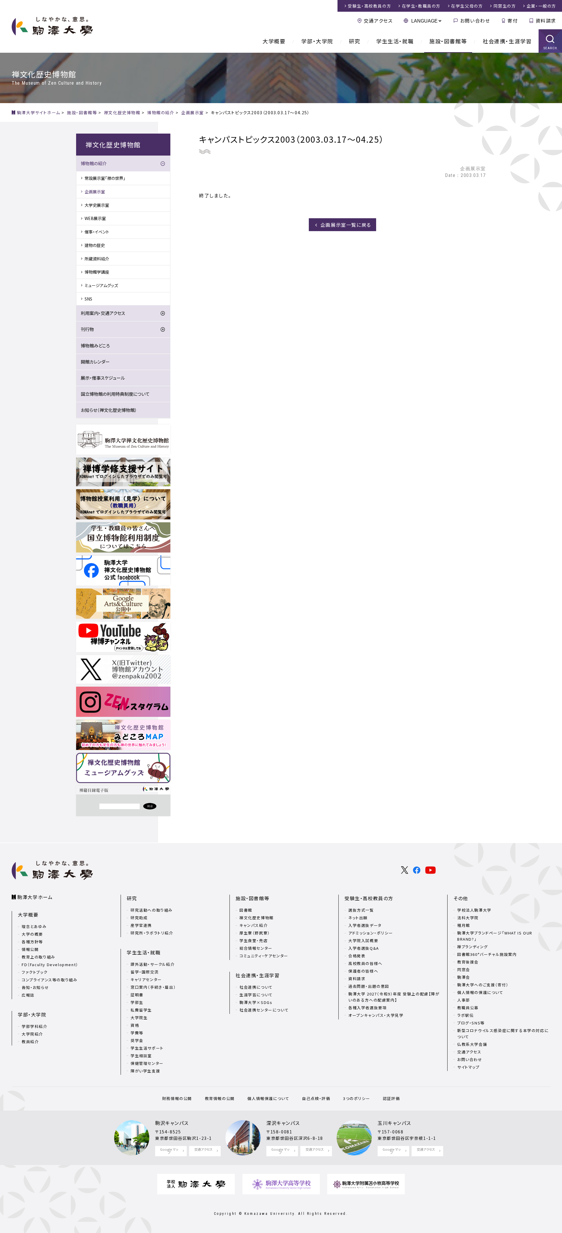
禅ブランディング (472, 946)
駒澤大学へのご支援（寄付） (483, 985)
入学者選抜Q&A (363, 948)
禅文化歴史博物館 (256, 917)
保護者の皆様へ (363, 971)
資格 (135, 1025)
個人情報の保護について (480, 992)
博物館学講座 (97, 272)
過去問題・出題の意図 (368, 986)
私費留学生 (141, 1010)
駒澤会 (463, 977)
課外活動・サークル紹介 (153, 964)
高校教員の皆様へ (365, 963)
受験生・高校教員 (369, 6)
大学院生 (139, 1017)
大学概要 (274, 41)
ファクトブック (34, 972)
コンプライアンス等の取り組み (49, 980)
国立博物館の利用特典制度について (115, 394)
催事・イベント (97, 232)
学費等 (137, 1033)
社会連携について (256, 987)
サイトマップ (468, 1067)
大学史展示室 (97, 205)
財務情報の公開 (177, 1098)
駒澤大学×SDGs (255, 1002)
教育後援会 (468, 962)
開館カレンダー (95, 362)
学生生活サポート (147, 1048)
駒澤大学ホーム (35, 897)
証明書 (137, 994)
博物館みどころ (95, 345)
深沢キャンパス (283, 1122)
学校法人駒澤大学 (474, 910)
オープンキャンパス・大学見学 (375, 1015)
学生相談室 (141, 1055)
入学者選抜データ (365, 925)
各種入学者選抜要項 (367, 1007)
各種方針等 (32, 941)
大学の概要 (32, 934)
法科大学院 (468, 917)
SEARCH (550, 48)
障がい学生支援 (145, 1071)
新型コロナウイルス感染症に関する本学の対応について (503, 1033)
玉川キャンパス (394, 1122)
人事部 (463, 1000)
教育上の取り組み (38, 957)
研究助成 (139, 917)
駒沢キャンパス (172, 1122)
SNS (88, 299)
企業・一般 (541, 6)
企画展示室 (95, 192)
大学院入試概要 (363, 940)
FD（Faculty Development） (50, 964)
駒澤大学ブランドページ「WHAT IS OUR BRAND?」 (494, 936)
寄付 (513, 20)
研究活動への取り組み (152, 910)
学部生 (137, 1002)
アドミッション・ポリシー (370, 933)
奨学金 (137, 1040)
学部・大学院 (317, 41)
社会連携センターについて (264, 1010)
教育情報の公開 (220, 1098)
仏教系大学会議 (472, 1044)
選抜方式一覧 (361, 910)
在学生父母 (467, 6)
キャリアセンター (146, 979)
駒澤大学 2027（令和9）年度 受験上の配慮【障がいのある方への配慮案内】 (394, 997)
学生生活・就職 (395, 41)
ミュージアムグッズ (101, 285)
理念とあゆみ (34, 926)
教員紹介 (30, 1041)
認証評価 (391, 1098)
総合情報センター (256, 948)
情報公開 (30, 949)
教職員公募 (468, 1007)
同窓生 (505, 6)
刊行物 (87, 329)
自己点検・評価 (316, 1098)
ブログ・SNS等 (471, 1023)
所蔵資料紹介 (97, 259)
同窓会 (463, 969)
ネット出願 (358, 917)
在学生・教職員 (421, 6)
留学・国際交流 (145, 972)
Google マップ (169, 1151)
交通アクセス (378, 20)
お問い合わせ (475, 20)
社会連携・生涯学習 (507, 41)
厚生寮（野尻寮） (254, 933)
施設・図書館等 (448, 41)
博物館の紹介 (94, 163)
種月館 (463, 925)
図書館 (245, 910)
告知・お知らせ (35, 987)
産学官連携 (141, 925)
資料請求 (546, 20)
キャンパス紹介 (253, 925)
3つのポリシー (356, 1098)
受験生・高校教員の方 (369, 898)
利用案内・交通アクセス (103, 313)
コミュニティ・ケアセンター (263, 956)
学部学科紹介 (34, 1026)
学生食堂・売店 (253, 940)
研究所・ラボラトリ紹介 (152, 933)
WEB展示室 (95, 218)
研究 (354, 41)
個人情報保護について (268, 1098)
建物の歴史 (95, 245)
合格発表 (356, 956)
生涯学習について (256, 994)
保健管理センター (147, 1063)
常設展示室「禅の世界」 (105, 178)
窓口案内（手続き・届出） (153, 987)
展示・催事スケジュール (103, 378)
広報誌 (28, 995)
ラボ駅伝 (465, 1015)
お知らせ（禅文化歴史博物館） (109, 410)
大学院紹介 (32, 1034)
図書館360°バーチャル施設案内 (487, 954)
